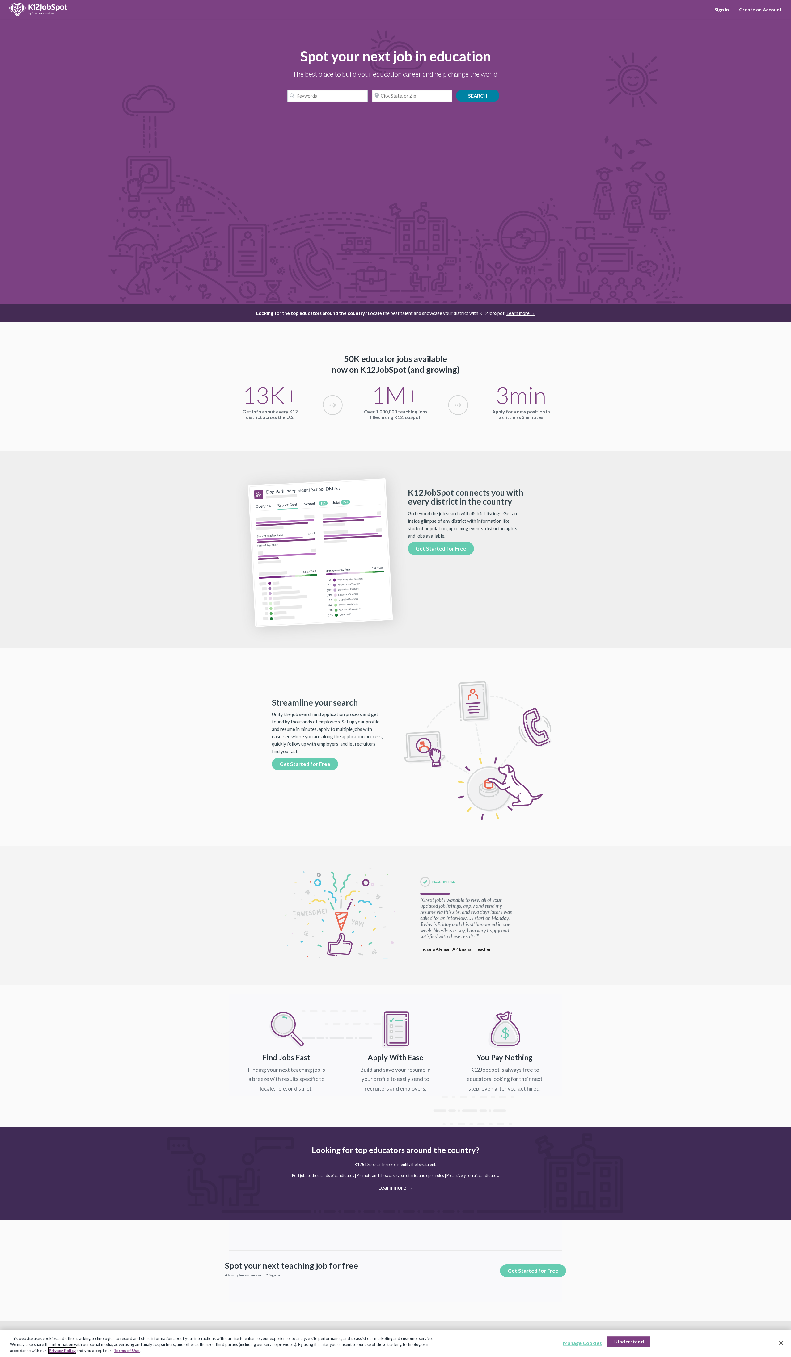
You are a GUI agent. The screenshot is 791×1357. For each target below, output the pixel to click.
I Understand (628, 1341)
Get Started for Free (441, 548)
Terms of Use (127, 1350)
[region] (395, 1343)
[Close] (781, 1343)
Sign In (721, 9)
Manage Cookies (582, 1343)
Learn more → (520, 313)
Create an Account (760, 9)
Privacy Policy (62, 1350)
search (482, 95)
